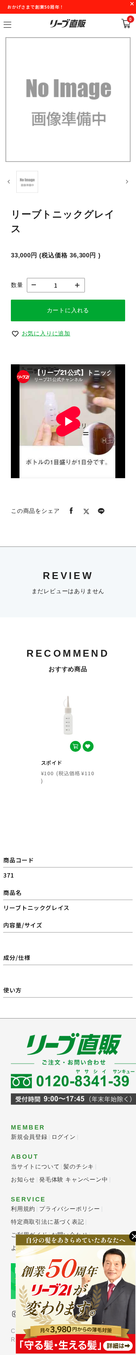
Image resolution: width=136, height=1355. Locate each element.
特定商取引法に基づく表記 (47, 1222)
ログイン (63, 1137)
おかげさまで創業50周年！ (35, 7)
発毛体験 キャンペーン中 (73, 1179)
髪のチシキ (78, 1166)
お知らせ (23, 1179)
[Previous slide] (9, 181)
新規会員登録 (29, 1137)
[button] (27, 181)
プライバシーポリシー (69, 1209)
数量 (17, 285)
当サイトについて (35, 1166)
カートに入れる (68, 310)
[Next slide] (127, 181)
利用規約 (23, 1209)
